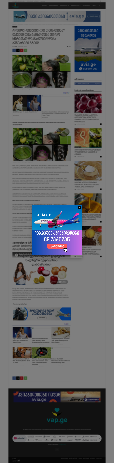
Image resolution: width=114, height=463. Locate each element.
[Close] (79, 207)
